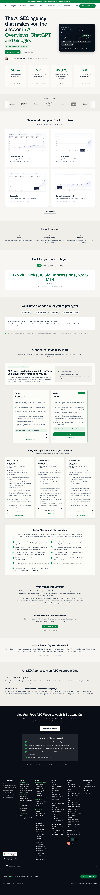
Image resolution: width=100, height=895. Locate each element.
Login (76, 5)
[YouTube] (15, 858)
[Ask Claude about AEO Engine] (68, 843)
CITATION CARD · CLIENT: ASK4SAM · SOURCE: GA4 (74, 48)
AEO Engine (12, 6)
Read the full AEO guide (45, 655)
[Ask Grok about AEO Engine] (76, 839)
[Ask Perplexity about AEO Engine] (72, 839)
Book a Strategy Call (87, 5)
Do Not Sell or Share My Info (91, 883)
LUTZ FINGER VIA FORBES (38, 83)
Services (31, 5)
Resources (67, 5)
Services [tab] (51, 265)
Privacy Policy (81, 883)
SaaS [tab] (39, 265)
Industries (40, 5)
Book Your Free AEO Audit (50, 626)
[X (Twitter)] (11, 858)
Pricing (59, 5)
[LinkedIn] (8, 858)
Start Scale (69, 434)
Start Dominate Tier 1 (19, 511)
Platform (22, 5)
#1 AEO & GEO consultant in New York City (55, 333)
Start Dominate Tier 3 (81, 511)
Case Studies (51, 5)
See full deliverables (30, 439)
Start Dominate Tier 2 (50, 510)
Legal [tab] (45, 265)
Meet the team (87, 333)
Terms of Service (73, 883)
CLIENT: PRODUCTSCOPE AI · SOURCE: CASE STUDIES (50, 286)
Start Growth (31, 436)
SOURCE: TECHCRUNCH (84, 83)
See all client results (50, 211)
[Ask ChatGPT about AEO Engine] (68, 839)
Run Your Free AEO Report (13, 52)
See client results (56, 655)
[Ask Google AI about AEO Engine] (72, 843)
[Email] (4, 858)
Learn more (41, 554)
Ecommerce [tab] (59, 265)
